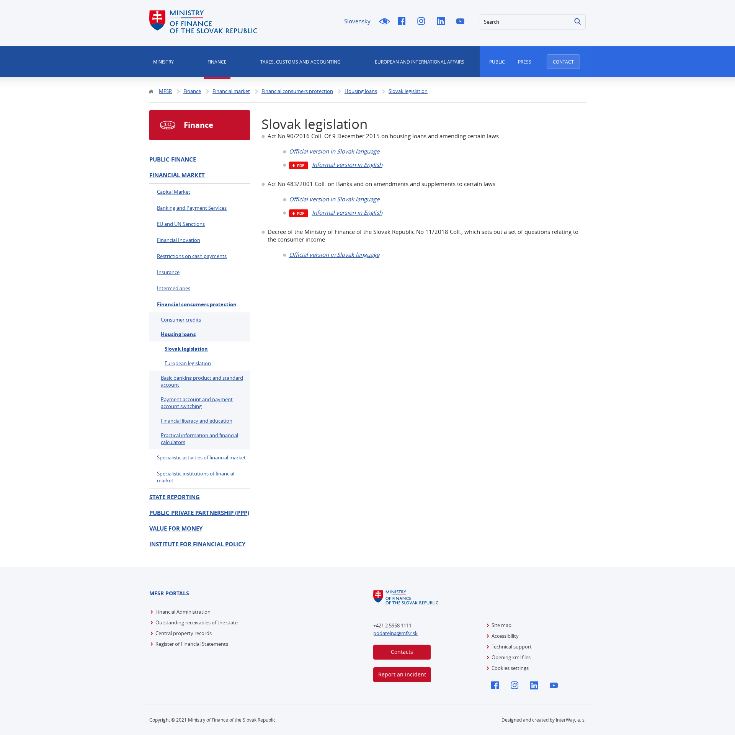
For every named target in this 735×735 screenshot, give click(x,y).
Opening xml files (511, 657)
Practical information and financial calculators (199, 439)
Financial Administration (183, 611)
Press (524, 62)
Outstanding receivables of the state (196, 622)
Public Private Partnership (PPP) (199, 513)
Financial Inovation (178, 240)
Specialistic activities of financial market (201, 457)
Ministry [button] (163, 62)
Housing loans (178, 334)
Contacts (402, 651)
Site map (501, 625)
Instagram (423, 21)
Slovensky (357, 21)
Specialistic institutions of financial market (195, 477)
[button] (578, 22)
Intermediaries (173, 288)
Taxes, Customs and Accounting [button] (300, 62)
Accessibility (505, 635)
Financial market (177, 175)
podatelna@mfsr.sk (395, 633)
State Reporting (174, 497)
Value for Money (176, 528)
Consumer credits (181, 319)
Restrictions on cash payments (192, 256)
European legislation (188, 363)
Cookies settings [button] (510, 668)
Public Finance (172, 159)
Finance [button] (217, 62)
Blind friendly (384, 21)
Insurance (168, 272)
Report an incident (402, 674)
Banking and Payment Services (192, 207)
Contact (563, 62)
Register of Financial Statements (191, 643)
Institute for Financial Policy (197, 544)
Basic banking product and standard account (202, 381)
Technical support (512, 646)
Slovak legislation (186, 348)
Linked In (443, 21)
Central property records (183, 633)
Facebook (404, 21)
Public (497, 62)
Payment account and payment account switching (197, 403)
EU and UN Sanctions (181, 223)
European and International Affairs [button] (419, 62)
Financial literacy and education (196, 420)
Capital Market (173, 191)
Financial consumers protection (197, 304)
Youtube (462, 21)
